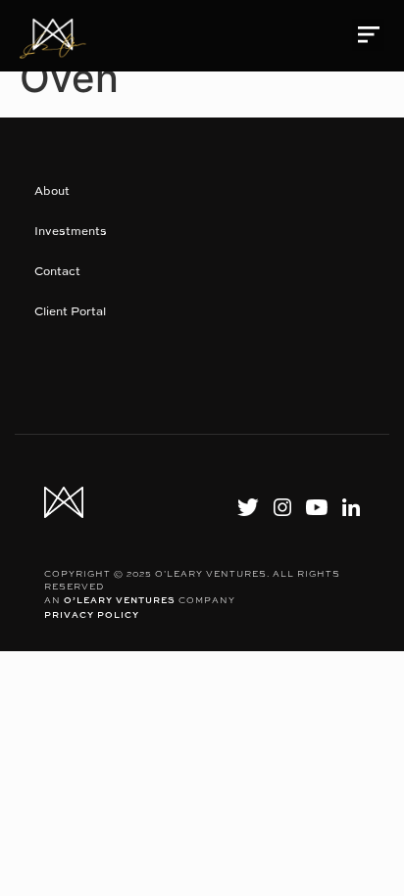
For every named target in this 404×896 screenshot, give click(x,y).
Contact (57, 270)
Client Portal (70, 311)
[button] (368, 35)
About (52, 190)
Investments (70, 230)
